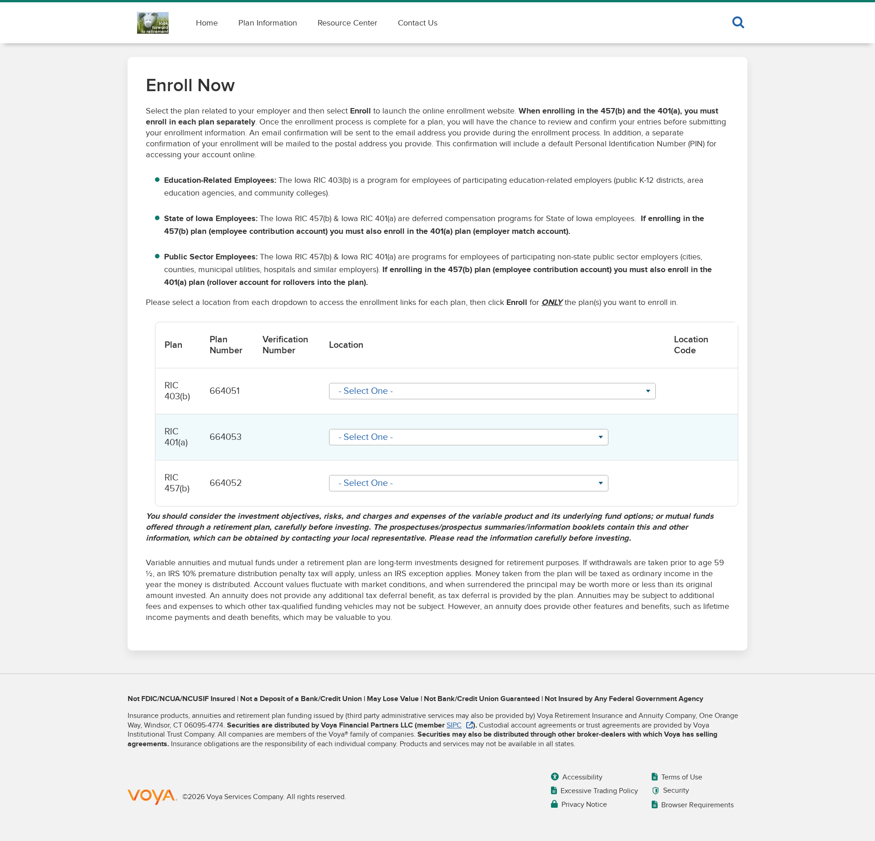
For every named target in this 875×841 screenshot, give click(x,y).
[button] (492, 391)
